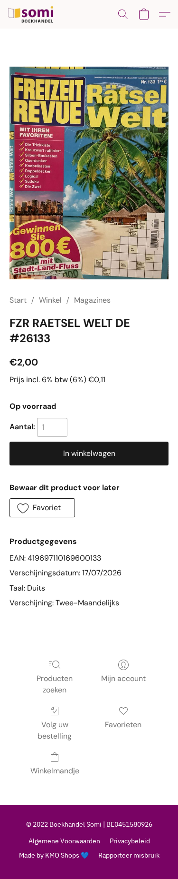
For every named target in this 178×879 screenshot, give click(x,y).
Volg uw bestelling (54, 730)
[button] (32, 14)
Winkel (50, 300)
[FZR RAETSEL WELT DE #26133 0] (89, 173)
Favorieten (123, 725)
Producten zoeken (55, 684)
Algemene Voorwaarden (64, 841)
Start (18, 300)
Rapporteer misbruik (128, 855)
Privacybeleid (130, 841)
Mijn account (123, 678)
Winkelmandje (54, 771)
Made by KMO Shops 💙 (54, 855)
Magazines (92, 300)
